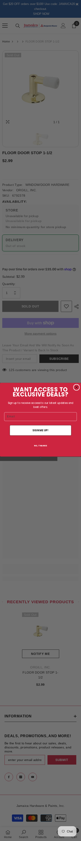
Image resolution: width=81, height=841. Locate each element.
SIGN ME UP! (40, 430)
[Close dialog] (76, 387)
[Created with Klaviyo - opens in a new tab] (40, 457)
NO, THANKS (40, 445)
